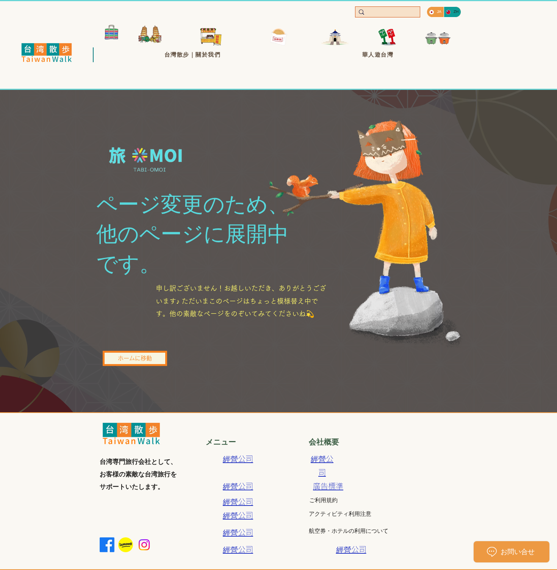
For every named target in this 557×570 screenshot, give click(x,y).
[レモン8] (125, 544)
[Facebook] (107, 544)
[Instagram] (144, 544)
